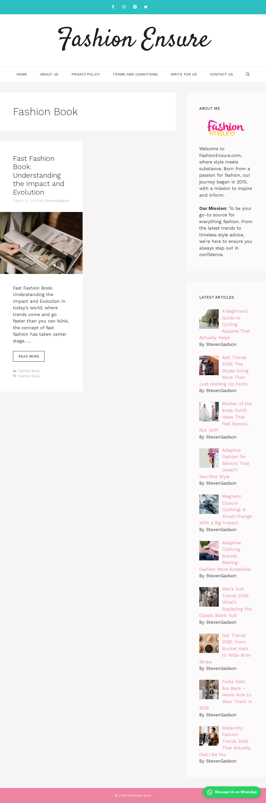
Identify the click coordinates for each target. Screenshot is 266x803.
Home (21, 74)
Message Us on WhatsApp (236, 792)
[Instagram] (123, 7)
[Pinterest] (134, 7)
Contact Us (221, 74)
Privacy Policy (85, 74)
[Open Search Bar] (248, 74)
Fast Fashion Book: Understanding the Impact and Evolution (38, 175)
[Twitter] (145, 7)
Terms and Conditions (135, 74)
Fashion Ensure (133, 40)
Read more (28, 356)
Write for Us (184, 74)
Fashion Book (29, 371)
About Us (49, 74)
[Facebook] (113, 7)
